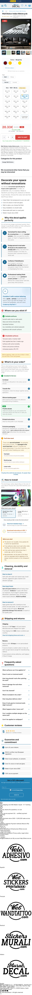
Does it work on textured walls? (12, 674)
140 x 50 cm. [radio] (7, 106)
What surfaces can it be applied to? (13, 670)
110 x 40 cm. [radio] (7, 101)
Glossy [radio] (12, 77)
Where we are (23, 829)
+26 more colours (9, 68)
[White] (15, 63)
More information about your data (8, 799)
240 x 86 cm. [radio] (7, 117)
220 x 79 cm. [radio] (24, 112)
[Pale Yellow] (20, 63)
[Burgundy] (5, 63)
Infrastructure (15, 829)
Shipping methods (5, 823)
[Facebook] (3, 991)
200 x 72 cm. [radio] (16, 112)
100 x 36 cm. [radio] (24, 96)
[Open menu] (3, 6)
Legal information (6, 832)
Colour (16, 59)
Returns (24, 823)
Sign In (16, 795)
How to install (4, 825)
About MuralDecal (5, 829)
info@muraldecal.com (6, 838)
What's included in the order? (11, 695)
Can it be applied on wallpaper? (12, 719)
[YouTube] (7, 991)
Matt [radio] (5, 77)
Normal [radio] (6, 82)
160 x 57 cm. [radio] (24, 106)
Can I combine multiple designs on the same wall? (14, 714)
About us (3, 827)
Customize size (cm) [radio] (25, 117)
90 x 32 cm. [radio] (16, 96)
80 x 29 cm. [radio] (7, 96)
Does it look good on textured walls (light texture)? (13, 704)
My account (16, 838)
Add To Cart (22, 137)
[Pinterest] (5, 991)
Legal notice (24, 833)
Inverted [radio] (15, 82)
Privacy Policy (19, 790)
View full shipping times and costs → (13, 635)
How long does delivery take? (12, 699)
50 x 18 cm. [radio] (7, 91)
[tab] (4, 53)
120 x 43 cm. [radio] (16, 101)
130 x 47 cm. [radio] (24, 101)
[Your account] (26, 5)
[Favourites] (22, 5)
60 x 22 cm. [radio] (16, 91)
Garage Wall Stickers (8, 162)
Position (4, 80)
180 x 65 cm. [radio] (7, 112)
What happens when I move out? (13, 709)
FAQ (28, 823)
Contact (3, 837)
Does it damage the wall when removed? (12, 685)
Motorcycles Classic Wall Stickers (17, 11)
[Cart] (29, 5)
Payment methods (16, 823)
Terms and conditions (6, 833)
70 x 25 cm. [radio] (24, 91)
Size (15, 88)
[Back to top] (1, 994)
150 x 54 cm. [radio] (16, 106)
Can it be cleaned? (8, 690)
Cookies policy (4, 834)
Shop (2, 822)
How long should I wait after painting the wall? (14, 679)
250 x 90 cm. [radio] (16, 117)
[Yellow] (10, 63)
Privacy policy (17, 833)
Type (3, 74)
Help (21, 838)
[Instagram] (1, 991)
